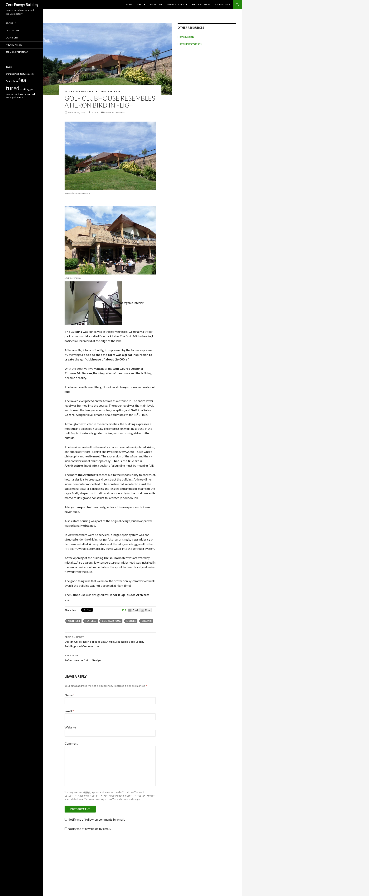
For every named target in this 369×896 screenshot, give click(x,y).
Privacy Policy (14, 45)
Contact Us (12, 30)
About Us (11, 23)
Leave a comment (114, 112)
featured (91, 621)
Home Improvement (190, 43)
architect (74, 621)
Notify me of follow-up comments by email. (96, 819)
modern (131, 621)
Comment (71, 743)
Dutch (95, 112)
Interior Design (175, 4)
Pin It (123, 609)
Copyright (12, 37)
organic (146, 621)
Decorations (199, 4)
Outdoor (113, 91)
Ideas (140, 4)
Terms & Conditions (17, 52)
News (129, 4)
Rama (20, 97)
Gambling (24, 89)
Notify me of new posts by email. (89, 828)
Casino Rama (12, 81)
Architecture (222, 4)
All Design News (75, 91)
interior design (23, 94)
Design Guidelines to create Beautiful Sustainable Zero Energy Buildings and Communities (104, 642)
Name (70, 695)
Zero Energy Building (22, 5)
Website (70, 727)
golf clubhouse (111, 621)
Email (69, 711)
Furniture (156, 4)
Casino (31, 74)
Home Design (186, 36)
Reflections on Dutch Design (83, 658)
